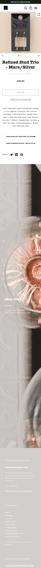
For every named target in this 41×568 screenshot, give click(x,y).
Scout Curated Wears (21, 74)
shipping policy (10, 527)
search (7, 512)
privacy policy (10, 521)
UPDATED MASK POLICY (14, 533)
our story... (9, 518)
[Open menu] (35, 8)
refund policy (10, 524)
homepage (9, 515)
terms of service (11, 530)
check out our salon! (12, 536)
